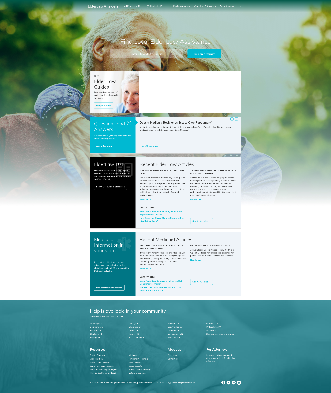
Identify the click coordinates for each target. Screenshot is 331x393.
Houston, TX (173, 323)
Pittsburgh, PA (96, 323)
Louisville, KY (173, 330)
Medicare (133, 355)
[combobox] (146, 53)
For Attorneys (227, 6)
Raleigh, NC (95, 337)
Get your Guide (103, 105)
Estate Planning (97, 355)
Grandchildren (96, 358)
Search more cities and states (220, 334)
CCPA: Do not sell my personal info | (167, 383)
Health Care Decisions (100, 362)
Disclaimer (172, 355)
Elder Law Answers (103, 6)
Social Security (135, 366)
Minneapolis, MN (175, 334)
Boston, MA (95, 330)
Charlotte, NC (96, 334)
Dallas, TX (133, 330)
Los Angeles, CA (175, 327)
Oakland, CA (212, 323)
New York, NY (174, 337)
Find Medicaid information (109, 287)
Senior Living (135, 362)
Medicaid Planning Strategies (103, 369)
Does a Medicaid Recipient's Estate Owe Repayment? (176, 122)
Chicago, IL (134, 323)
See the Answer (150, 146)
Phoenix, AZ (212, 330)
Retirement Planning (138, 358)
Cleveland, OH (135, 327)
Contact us (173, 358)
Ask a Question (104, 146)
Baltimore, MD (96, 327)
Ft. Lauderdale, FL (137, 337)
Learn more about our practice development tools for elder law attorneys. (221, 358)
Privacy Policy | (132, 383)
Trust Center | (120, 383)
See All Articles (200, 221)
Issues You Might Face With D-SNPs (210, 245)
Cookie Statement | (145, 383)
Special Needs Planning (140, 369)
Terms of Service (188, 383)
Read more (145, 199)
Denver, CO (134, 334)
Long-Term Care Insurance (102, 366)
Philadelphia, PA (213, 327)
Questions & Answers (205, 6)
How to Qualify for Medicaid (103, 373)
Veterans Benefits (137, 373)
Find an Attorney (181, 6)
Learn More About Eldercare (110, 186)
